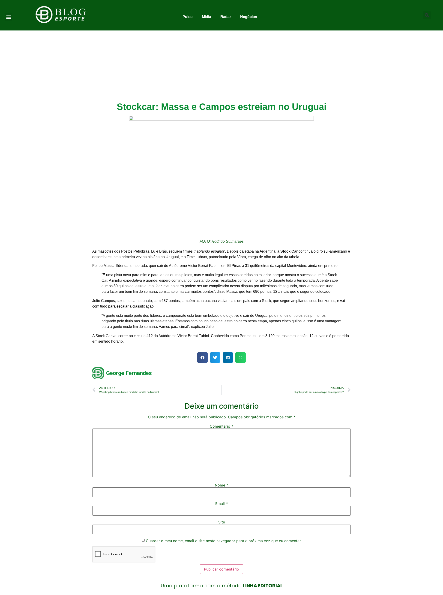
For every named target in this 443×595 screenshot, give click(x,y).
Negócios (248, 17)
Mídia (206, 17)
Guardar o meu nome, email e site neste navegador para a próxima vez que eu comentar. (224, 541)
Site (221, 522)
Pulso (188, 17)
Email (221, 503)
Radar (225, 17)
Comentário (221, 426)
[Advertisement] (221, 65)
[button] (8, 17)
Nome (221, 485)
